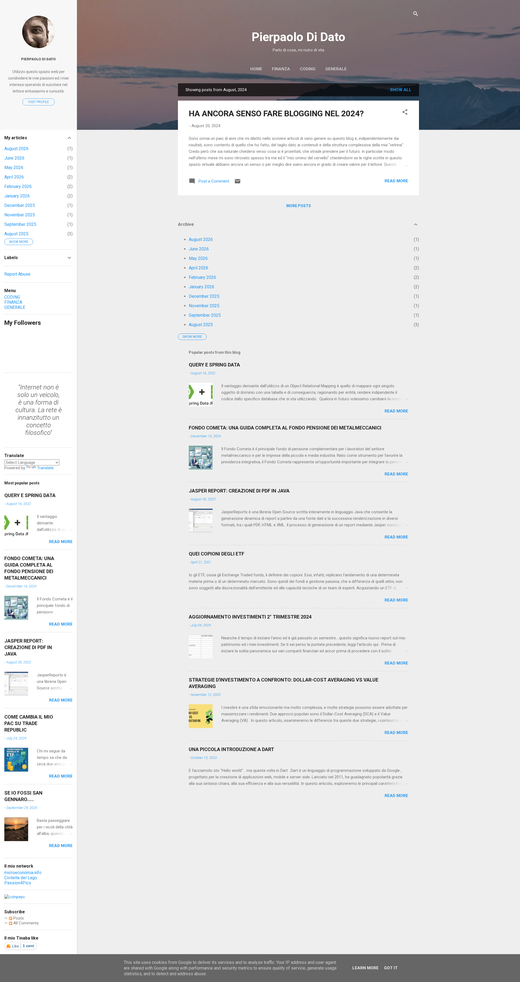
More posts (298, 206)
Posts (18, 918)
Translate (45, 467)
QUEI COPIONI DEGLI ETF (216, 554)
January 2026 (201, 286)
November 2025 (204, 305)
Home (256, 69)
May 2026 (198, 258)
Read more (396, 180)
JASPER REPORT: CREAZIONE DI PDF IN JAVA (239, 491)
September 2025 (205, 315)
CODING (12, 297)
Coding (308, 69)
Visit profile (38, 102)
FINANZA (13, 302)
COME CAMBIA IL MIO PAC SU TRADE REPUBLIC (28, 723)
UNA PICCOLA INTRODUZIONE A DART (231, 749)
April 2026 (198, 267)
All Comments (25, 923)
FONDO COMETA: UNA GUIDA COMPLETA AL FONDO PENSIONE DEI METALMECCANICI (285, 428)
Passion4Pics (17, 882)
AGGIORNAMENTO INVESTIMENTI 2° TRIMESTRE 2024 (250, 617)
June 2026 (199, 249)
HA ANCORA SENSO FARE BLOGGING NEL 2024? (276, 113)
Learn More (365, 968)
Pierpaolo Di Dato (298, 37)
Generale (336, 69)
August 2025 (201, 324)
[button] (405, 113)
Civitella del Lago (20, 877)
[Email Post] (237, 183)
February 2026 (202, 277)
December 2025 (204, 296)
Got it (391, 968)
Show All (400, 89)
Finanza (281, 69)
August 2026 (201, 239)
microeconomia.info (22, 872)
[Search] (415, 14)
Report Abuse (17, 274)
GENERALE (14, 307)
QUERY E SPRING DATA (214, 365)
